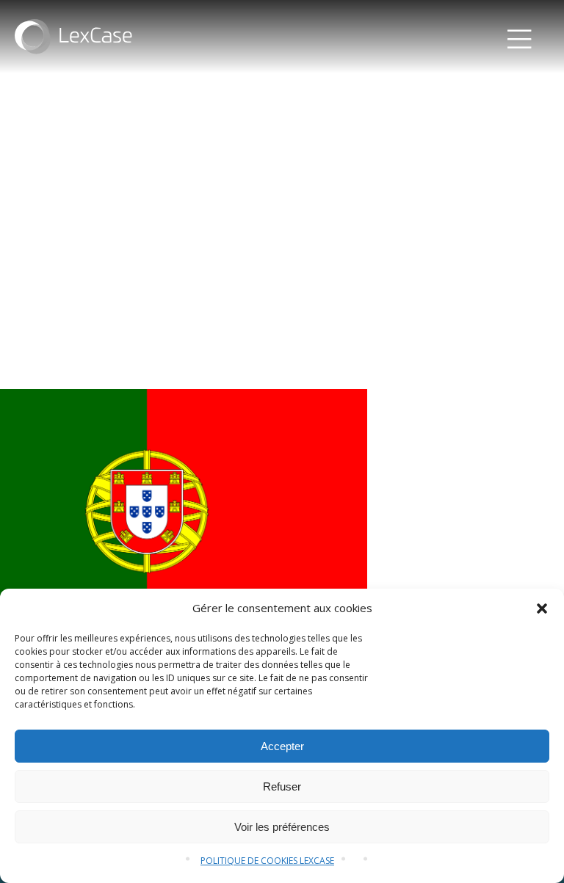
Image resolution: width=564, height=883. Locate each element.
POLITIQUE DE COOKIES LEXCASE (267, 860)
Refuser (282, 786)
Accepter (282, 746)
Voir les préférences (282, 827)
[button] (542, 608)
